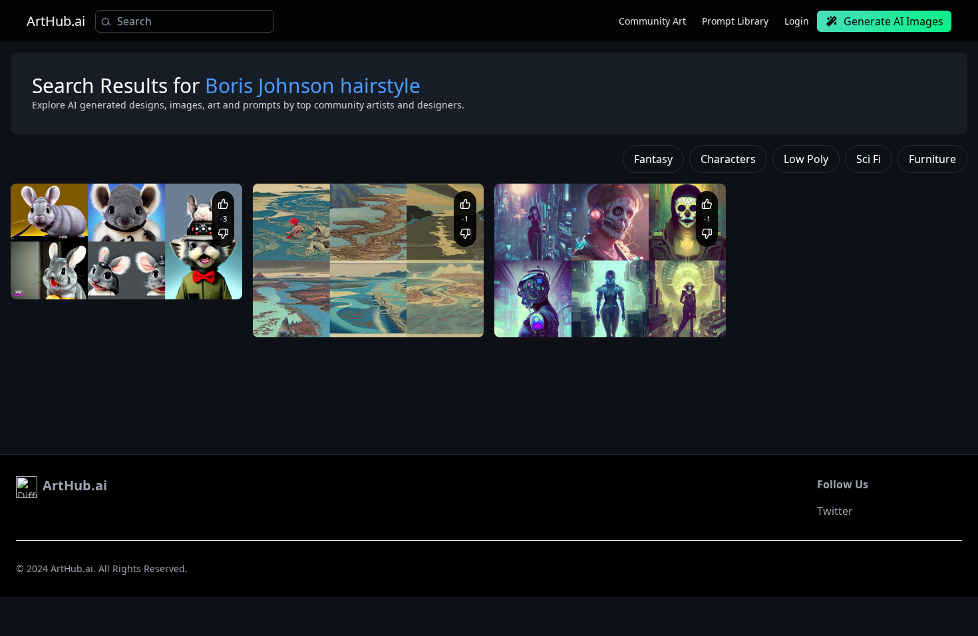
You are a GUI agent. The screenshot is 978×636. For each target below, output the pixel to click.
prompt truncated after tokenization (578, 304)
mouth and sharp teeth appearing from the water (362, 317)
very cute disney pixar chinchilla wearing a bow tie (122, 266)
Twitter (835, 511)
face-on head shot (136, 279)
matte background (60, 279)
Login (796, 21)
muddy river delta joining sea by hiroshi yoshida (360, 304)
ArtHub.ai (56, 21)
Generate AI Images (893, 21)
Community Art (652, 21)
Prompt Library (735, 21)
